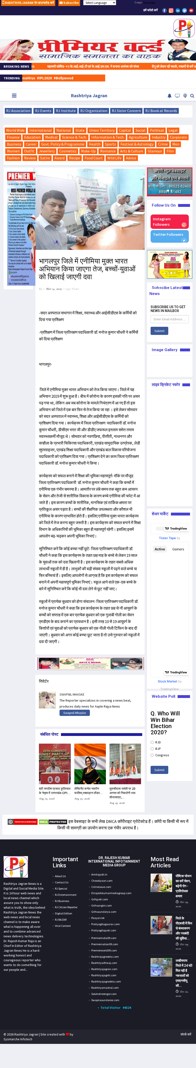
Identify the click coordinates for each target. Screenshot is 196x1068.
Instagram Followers (162, 221)
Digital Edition (63, 913)
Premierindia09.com (103, 938)
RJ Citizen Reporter (66, 907)
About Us (60, 876)
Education (32, 137)
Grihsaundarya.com (103, 911)
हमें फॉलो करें (150, 10)
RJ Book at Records (161, 110)
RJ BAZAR (60, 919)
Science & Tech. (74, 137)
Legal (173, 130)
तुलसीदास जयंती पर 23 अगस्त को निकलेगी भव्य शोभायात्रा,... (122, 793)
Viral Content (63, 926)
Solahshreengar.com (104, 994)
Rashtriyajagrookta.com (106, 981)
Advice (131, 158)
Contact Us (61, 882)
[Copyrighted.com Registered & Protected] (23, 821)
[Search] (192, 95)
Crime (163, 144)
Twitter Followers (168, 234)
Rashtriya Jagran (89, 95)
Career (31, 144)
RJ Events (43, 110)
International (40, 130)
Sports (110, 144)
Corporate (178, 137)
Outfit (29, 151)
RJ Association (18, 110)
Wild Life (114, 158)
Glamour (155, 151)
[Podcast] (185, 95)
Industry (158, 137)
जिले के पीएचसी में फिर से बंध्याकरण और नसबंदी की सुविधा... (184, 928)
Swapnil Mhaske (74, 713)
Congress (162, 755)
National (63, 130)
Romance (108, 151)
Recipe (74, 158)
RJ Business (62, 901)
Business (14, 144)
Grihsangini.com (101, 905)
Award (59, 158)
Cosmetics (67, 151)
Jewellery (47, 151)
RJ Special (61, 888)
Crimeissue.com (101, 887)
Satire (45, 158)
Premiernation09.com (104, 944)
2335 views (72, 289)
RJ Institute (66, 110)
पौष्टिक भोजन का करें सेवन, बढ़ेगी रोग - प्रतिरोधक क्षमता (183, 886)
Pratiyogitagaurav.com (105, 924)
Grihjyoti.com (99, 899)
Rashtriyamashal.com (105, 987)
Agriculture (138, 137)
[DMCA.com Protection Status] (52, 821)
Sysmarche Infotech (18, 1039)
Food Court (94, 158)
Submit (159, 331)
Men (175, 144)
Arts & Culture (131, 151)
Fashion (13, 158)
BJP (158, 748)
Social (140, 130)
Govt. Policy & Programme (62, 144)
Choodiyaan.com (102, 880)
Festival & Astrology (136, 144)
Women (13, 151)
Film (170, 151)
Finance (13, 137)
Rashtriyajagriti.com (103, 975)
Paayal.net (97, 918)
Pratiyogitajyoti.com (103, 930)
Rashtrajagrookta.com (105, 956)
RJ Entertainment (65, 894)
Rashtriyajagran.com (104, 969)
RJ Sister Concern (126, 110)
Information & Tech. (107, 137)
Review (30, 158)
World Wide (15, 130)
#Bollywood (47, 78)
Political (157, 130)
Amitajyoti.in (99, 874)
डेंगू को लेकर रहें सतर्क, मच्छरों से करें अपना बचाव (162, 66)
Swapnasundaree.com (105, 1000)
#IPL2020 (27, 78)
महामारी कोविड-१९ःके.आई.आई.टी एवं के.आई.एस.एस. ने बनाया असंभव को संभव (76, 66)
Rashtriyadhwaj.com (104, 963)
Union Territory (101, 130)
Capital (125, 130)
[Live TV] (177, 95)
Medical (51, 137)
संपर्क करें (185, 1034)
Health (94, 144)
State (80, 130)
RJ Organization (93, 110)
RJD (158, 742)
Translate (149, 3)
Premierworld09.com (104, 950)
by (40, 289)
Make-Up (88, 151)
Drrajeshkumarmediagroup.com (111, 893)
